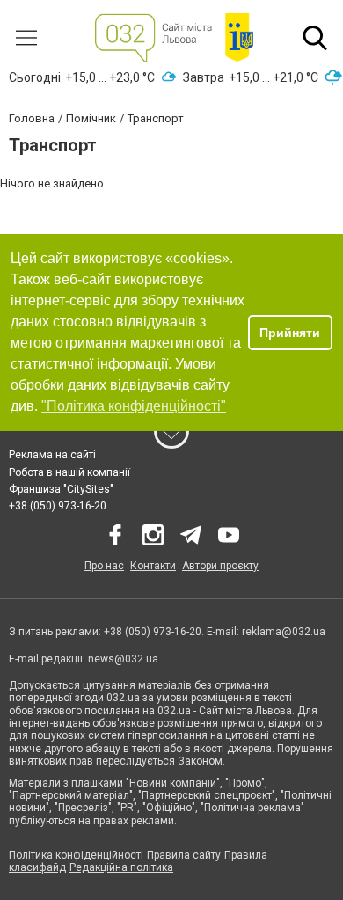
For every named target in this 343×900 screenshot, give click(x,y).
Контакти (153, 566)
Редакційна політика (121, 867)
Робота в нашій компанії (69, 472)
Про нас (104, 566)
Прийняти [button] (289, 333)
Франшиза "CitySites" (61, 489)
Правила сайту (184, 855)
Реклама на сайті (52, 455)
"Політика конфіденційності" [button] (133, 406)
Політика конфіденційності (76, 855)
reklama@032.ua (283, 632)
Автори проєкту (220, 566)
